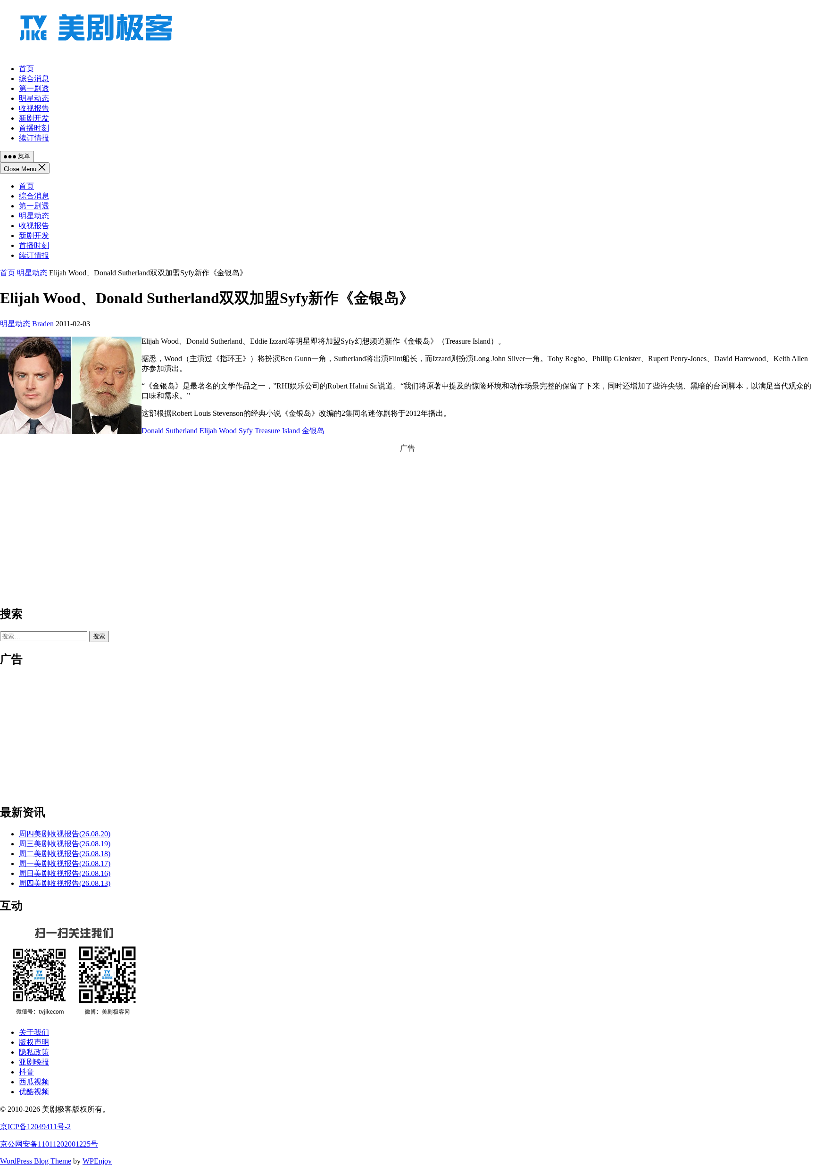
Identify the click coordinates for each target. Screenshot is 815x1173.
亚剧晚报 (34, 1062)
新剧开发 (34, 235)
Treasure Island (277, 431)
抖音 (26, 1072)
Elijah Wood (218, 431)
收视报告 (34, 226)
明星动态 (34, 216)
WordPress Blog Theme (35, 1161)
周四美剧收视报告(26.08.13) (64, 883)
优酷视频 (34, 1092)
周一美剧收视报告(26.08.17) (64, 863)
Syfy (246, 431)
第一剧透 (34, 206)
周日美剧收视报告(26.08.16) (64, 873)
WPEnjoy (97, 1161)
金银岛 (313, 431)
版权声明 (34, 1042)
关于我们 (34, 1032)
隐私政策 (34, 1052)
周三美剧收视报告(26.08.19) (64, 844)
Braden (43, 324)
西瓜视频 (34, 1082)
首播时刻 (34, 245)
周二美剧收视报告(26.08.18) (64, 854)
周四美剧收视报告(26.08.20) (64, 834)
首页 (26, 186)
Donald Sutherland (169, 431)
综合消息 (34, 196)
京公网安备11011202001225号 (49, 1144)
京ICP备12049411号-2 (35, 1127)
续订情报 (34, 255)
